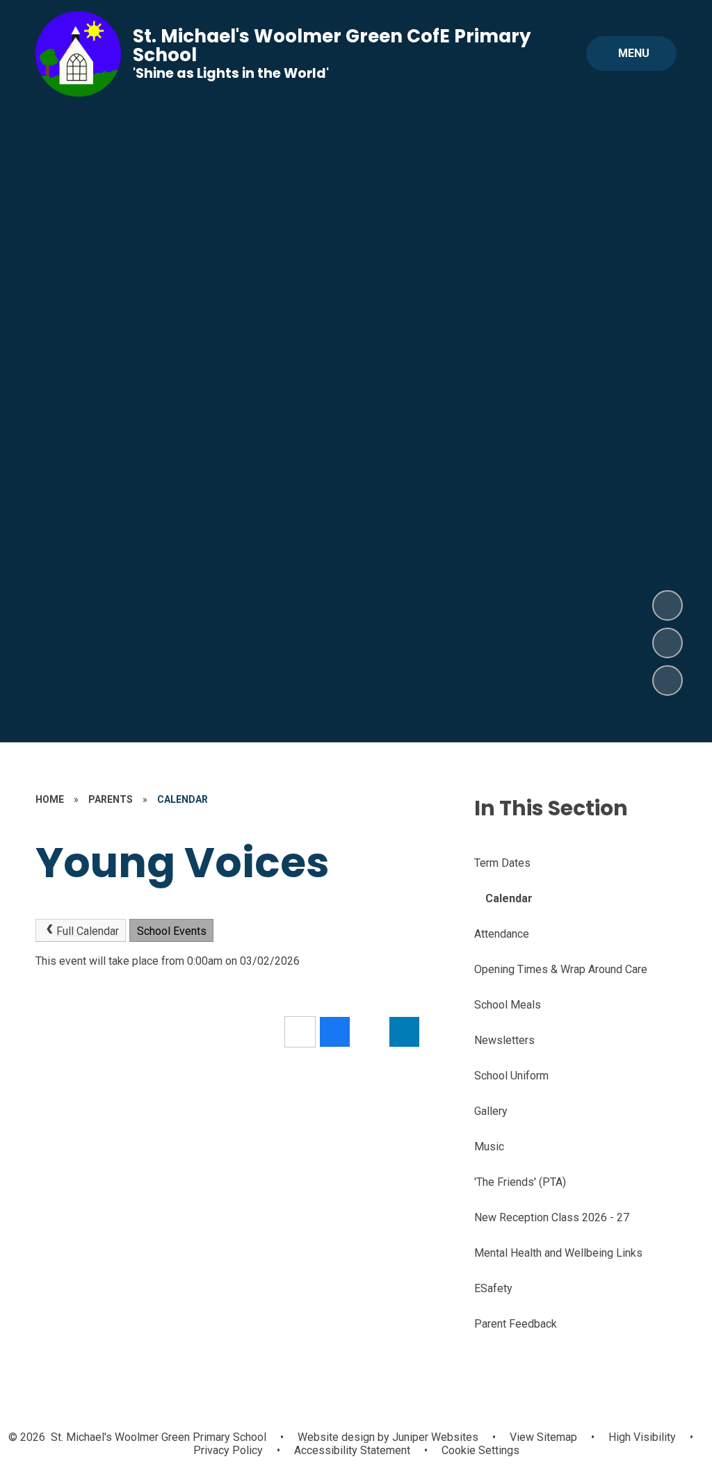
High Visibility (642, 1437)
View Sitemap (543, 1437)
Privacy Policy (228, 1450)
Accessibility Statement (352, 1450)
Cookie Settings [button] (480, 1450)
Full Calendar (87, 931)
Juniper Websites (433, 1437)
